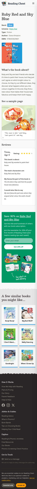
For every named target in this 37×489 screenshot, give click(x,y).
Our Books (6, 445)
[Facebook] (3, 405)
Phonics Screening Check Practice (15, 449)
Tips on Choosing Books (11, 426)
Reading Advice (7, 416)
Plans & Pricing (7, 390)
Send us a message (12, 459)
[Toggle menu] (33, 3)
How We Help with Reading (12, 386)
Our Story (5, 393)
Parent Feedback (8, 396)
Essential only (8, 485)
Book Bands (6, 422)
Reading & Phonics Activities (13, 439)
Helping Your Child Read (11, 429)
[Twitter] (13, 405)
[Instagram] (8, 405)
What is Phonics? (8, 419)
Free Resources (8, 442)
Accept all (21, 485)
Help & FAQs (6, 400)
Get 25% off (18, 247)
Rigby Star (13, 29)
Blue (10, 25)
